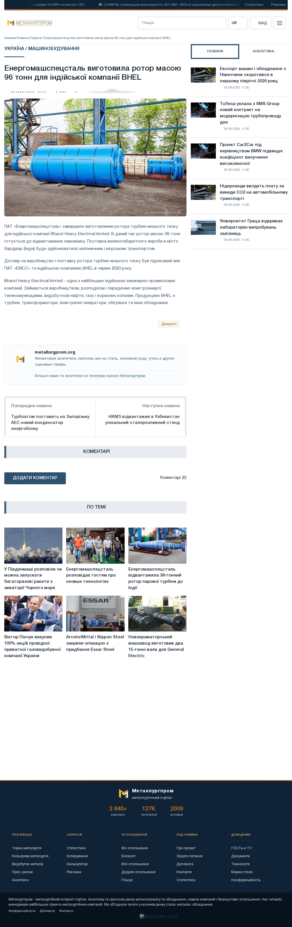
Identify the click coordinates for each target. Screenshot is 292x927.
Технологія (240, 864)
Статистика (254, 4)
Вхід (262, 23)
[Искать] (220, 23)
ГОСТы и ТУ (241, 848)
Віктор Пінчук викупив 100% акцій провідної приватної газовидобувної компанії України (32, 646)
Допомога (185, 864)
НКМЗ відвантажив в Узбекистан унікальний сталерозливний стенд (142, 420)
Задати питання (190, 856)
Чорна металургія (26, 848)
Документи (240, 856)
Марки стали (242, 872)
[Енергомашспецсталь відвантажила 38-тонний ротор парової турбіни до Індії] (157, 546)
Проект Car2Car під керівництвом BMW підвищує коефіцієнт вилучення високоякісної (251, 154)
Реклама (278, 4)
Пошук (127, 880)
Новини (23, 38)
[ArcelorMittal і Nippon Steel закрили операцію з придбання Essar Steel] (95, 614)
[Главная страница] (28, 23)
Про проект (186, 848)
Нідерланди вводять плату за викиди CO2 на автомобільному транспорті (254, 192)
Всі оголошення (134, 848)
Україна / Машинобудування (41, 49)
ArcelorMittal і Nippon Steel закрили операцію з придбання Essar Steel (95, 643)
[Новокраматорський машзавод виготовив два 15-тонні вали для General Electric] (157, 614)
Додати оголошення (138, 872)
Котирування (77, 856)
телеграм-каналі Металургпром (117, 376)
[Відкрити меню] (279, 23)
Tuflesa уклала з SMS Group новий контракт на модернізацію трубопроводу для (250, 113)
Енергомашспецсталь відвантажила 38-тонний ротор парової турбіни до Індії (155, 578)
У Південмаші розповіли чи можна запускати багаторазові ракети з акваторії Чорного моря (33, 578)
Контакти (184, 872)
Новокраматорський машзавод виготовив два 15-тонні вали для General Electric (156, 646)
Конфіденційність (245, 880)
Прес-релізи (22, 872)
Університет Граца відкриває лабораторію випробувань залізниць (251, 227)
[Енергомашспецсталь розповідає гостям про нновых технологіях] (95, 546)
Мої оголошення (135, 864)
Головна (10, 38)
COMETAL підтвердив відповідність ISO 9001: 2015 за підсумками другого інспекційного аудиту (171, 4)
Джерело (169, 324)
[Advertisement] (239, 303)
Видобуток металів (27, 864)
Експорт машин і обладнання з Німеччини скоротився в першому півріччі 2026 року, (253, 75)
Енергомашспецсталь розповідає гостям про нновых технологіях (91, 575)
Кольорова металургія (30, 856)
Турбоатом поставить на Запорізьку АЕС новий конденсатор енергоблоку (50, 423)
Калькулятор (77, 864)
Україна (36, 38)
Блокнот (128, 856)
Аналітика (20, 880)
